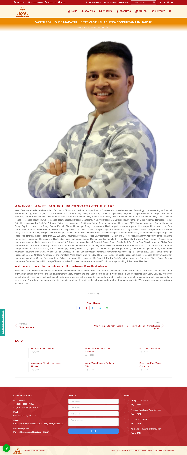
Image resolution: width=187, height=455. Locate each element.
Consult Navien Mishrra (2, 322)
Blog (97, 294)
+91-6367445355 (95, 2)
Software (42, 450)
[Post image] (22, 353)
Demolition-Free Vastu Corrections (150, 365)
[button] (6, 448)
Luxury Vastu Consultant (42, 348)
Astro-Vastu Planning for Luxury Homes (46, 365)
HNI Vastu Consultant (149, 348)
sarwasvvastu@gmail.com (117, 2)
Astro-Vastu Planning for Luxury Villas (100, 365)
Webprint (36, 450)
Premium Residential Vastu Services (98, 350)
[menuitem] (19, 2)
